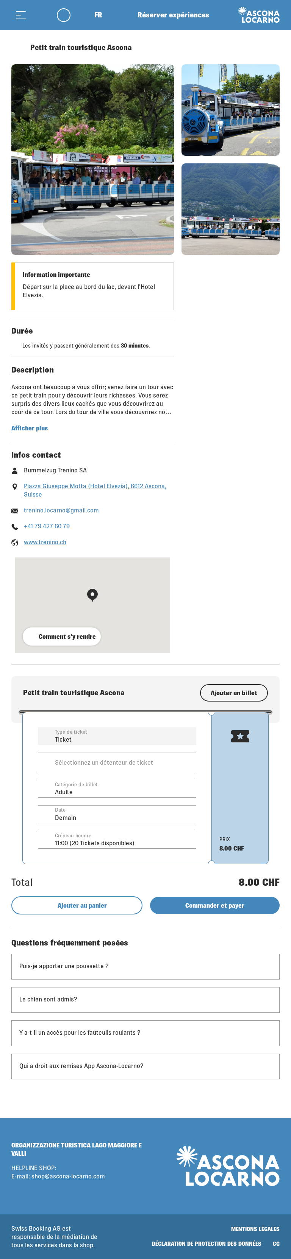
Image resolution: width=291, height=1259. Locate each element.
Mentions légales (255, 1229)
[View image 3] (230, 209)
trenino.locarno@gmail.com (61, 510)
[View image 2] (230, 110)
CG (276, 1243)
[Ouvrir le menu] (20, 15)
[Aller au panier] (39, 15)
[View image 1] (92, 159)
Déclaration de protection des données (206, 1243)
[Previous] (18, 47)
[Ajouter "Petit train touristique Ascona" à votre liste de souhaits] (272, 47)
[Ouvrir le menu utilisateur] (68, 15)
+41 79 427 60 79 (47, 525)
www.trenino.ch (45, 541)
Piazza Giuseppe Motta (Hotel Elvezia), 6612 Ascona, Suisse (95, 490)
